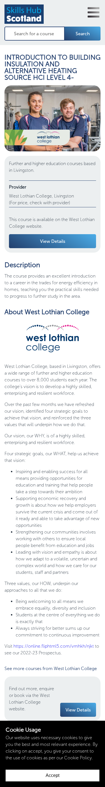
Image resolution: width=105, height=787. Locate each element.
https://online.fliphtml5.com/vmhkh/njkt (53, 646)
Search (83, 33)
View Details (52, 241)
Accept (52, 775)
